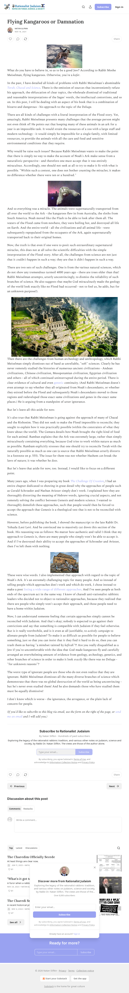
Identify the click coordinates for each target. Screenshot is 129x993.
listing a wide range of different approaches (52, 589)
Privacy (62, 970)
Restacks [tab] (28, 808)
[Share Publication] (90, 7)
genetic (59, 383)
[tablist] (20, 809)
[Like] (10, 39)
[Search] (83, 7)
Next (112, 786)
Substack (49, 986)
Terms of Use (80, 921)
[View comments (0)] (18, 39)
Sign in (119, 6)
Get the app (80, 978)
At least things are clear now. (22, 861)
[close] (94, 867)
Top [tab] (11, 848)
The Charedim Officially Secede (31, 857)
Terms (71, 970)
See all (13, 922)
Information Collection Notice (63, 924)
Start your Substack (56, 978)
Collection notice (85, 970)
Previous (19, 786)
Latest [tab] (19, 848)
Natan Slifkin (21, 28)
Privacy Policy (88, 924)
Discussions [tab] (31, 848)
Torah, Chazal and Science (23, 88)
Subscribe (103, 6)
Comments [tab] (14, 808)
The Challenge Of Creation (87, 481)
